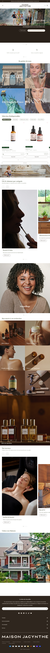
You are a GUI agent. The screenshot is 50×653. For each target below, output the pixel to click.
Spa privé (42, 510)
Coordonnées (4, 643)
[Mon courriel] (46, 608)
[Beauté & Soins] (19, 219)
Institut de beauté (8, 517)
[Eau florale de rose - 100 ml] (13, 133)
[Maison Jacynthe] (25, 5)
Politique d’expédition (12, 643)
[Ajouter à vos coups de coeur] (23, 123)
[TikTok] (28, 613)
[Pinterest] (21, 613)
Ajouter (13, 156)
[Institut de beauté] (19, 486)
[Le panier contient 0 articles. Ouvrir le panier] (47, 5)
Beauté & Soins (8, 250)
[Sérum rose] (36, 133)
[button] (23, 123)
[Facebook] (19, 613)
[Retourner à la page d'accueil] (25, 636)
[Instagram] (26, 613)
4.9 (26, 153)
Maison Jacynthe (26, 649)
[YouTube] (31, 613)
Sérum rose (27, 148)
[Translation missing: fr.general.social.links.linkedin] (24, 613)
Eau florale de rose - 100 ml (7, 149)
